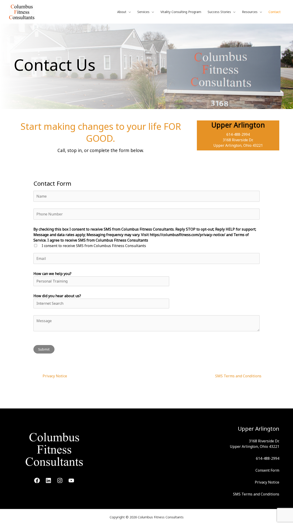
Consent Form (267, 470)
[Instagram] (60, 480)
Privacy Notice (55, 375)
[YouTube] (71, 480)
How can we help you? (52, 273)
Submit (44, 349)
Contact (275, 12)
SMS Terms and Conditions (238, 375)
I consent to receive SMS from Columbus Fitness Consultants (94, 245)
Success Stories (219, 12)
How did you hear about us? (57, 295)
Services (143, 12)
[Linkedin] (48, 480)
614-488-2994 (238, 134)
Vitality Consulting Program (180, 12)
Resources (250, 12)
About (121, 12)
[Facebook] (37, 480)
